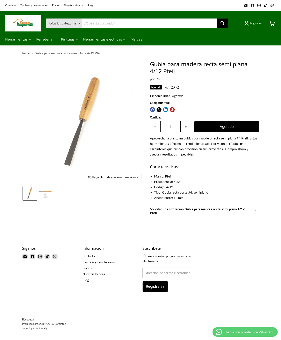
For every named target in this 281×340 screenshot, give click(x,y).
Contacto (10, 5)
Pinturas (68, 39)
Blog (90, 5)
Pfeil (159, 79)
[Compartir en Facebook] (152, 109)
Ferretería (44, 39)
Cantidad (155, 117)
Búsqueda (28, 319)
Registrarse (155, 286)
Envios (56, 5)
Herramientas (16, 39)
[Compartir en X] (159, 109)
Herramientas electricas (103, 39)
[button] (254, 23)
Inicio (26, 53)
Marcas (137, 39)
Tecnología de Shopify (34, 328)
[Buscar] (222, 23)
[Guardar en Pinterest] (172, 109)
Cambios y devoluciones (34, 5)
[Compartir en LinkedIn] (165, 109)
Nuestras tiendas (74, 5)
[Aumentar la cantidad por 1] (186, 126)
